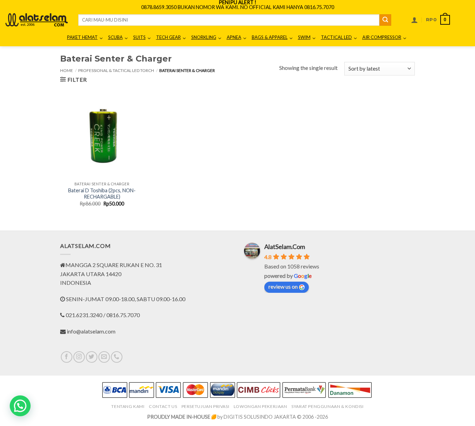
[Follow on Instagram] (79, 357)
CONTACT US (163, 406)
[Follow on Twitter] (91, 357)
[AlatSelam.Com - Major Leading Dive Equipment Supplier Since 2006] (36, 19)
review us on (283, 286)
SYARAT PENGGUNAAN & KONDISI (327, 406)
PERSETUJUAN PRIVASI (206, 406)
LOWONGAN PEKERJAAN (260, 406)
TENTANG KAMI (127, 406)
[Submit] (385, 20)
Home (66, 70)
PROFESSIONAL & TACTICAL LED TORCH (116, 70)
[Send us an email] (104, 357)
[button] (414, 20)
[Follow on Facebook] (66, 357)
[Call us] (116, 357)
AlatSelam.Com (284, 246)
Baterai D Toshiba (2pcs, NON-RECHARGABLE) (102, 193)
